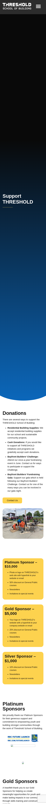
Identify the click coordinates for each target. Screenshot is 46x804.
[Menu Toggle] (38, 6)
